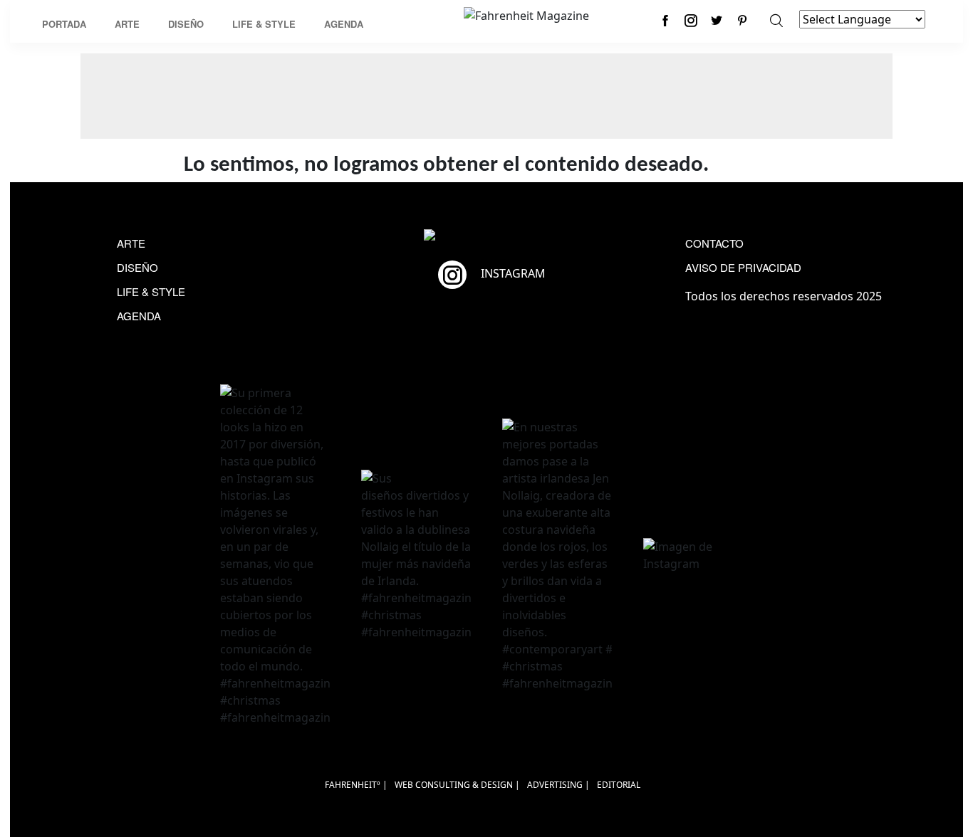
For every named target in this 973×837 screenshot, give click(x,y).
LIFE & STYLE (151, 291)
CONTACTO (714, 243)
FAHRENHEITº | (356, 785)
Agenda (343, 24)
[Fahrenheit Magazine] (486, 236)
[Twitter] (716, 20)
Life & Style (264, 24)
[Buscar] (776, 20)
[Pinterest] (742, 20)
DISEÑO (137, 267)
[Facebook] (665, 20)
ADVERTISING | (558, 785)
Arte (127, 24)
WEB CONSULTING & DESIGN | (457, 785)
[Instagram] (691, 20)
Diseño (186, 24)
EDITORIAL (618, 785)
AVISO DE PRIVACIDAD (743, 267)
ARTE (131, 243)
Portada (64, 24)
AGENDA (139, 315)
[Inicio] (526, 14)
